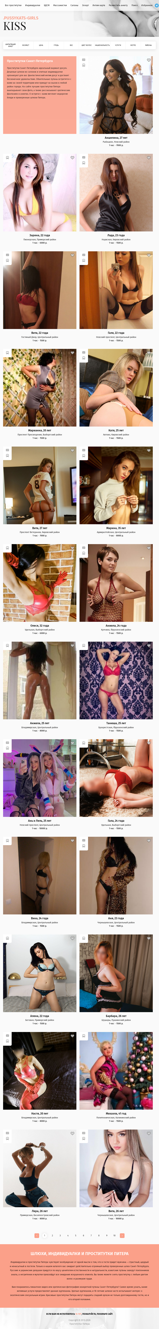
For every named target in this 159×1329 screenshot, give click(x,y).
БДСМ (47, 5)
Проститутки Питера (79, 1324)
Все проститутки (13, 5)
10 (114, 1235)
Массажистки (60, 5)
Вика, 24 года (39, 918)
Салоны (74, 5)
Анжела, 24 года (116, 625)
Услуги (118, 45)
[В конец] (122, 1235)
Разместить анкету (118, 5)
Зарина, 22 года (40, 235)
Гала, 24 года (116, 820)
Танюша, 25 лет (116, 723)
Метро (133, 45)
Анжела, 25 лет (39, 723)
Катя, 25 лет (116, 430)
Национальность (102, 45)
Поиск (135, 5)
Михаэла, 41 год (116, 1113)
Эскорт (85, 5)
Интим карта (99, 5)
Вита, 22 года (39, 333)
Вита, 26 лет (116, 1211)
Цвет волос (87, 45)
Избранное (147, 5)
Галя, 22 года (116, 333)
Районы (148, 45)
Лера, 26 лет (40, 1211)
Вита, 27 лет (39, 528)
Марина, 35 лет (116, 528)
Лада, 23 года (116, 235)
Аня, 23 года (116, 918)
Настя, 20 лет (39, 1113)
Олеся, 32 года (39, 625)
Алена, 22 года (39, 1016)
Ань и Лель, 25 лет (39, 820)
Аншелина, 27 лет (116, 137)
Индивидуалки (32, 5)
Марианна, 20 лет (39, 430)
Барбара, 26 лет (116, 1016)
